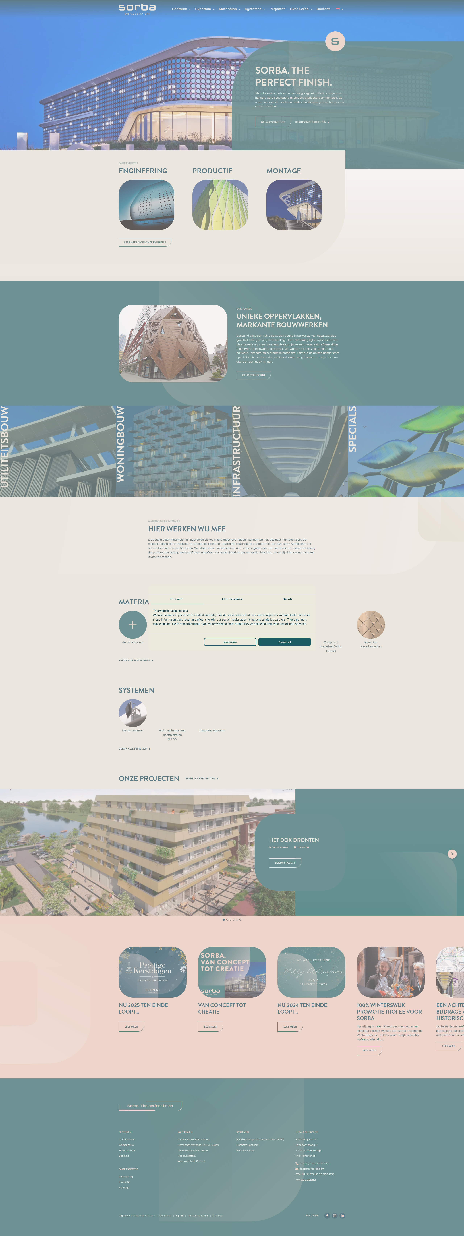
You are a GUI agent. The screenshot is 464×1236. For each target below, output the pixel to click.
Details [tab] (287, 599)
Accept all (285, 641)
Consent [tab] (176, 599)
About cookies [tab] (232, 599)
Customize (230, 641)
